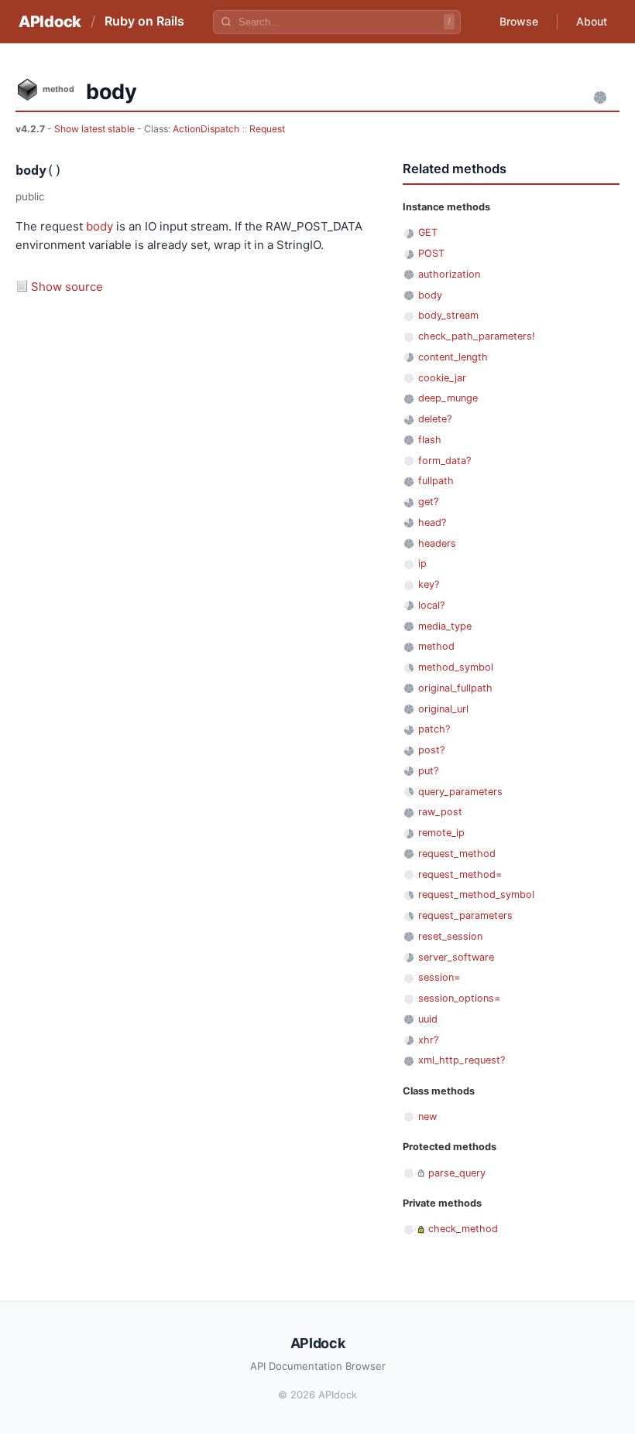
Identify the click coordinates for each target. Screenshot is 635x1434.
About (591, 21)
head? (432, 522)
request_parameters (465, 915)
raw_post (440, 812)
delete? (434, 419)
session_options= (459, 998)
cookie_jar (442, 378)
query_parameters (460, 791)
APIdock (50, 21)
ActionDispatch (206, 129)
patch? (434, 729)
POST (431, 253)
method (436, 646)
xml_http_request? (461, 1060)
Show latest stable (95, 129)
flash (429, 440)
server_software (456, 957)
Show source (67, 286)
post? (431, 750)
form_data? (444, 460)
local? (431, 605)
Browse (518, 21)
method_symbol (455, 667)
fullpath (436, 481)
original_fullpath (455, 688)
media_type (445, 626)
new (427, 1116)
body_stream (448, 315)
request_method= (460, 874)
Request (267, 129)
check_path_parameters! (476, 336)
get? (428, 501)
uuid (428, 1019)
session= (439, 977)
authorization (449, 274)
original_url (443, 709)
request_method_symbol (476, 894)
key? (428, 584)
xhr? (428, 1040)
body (99, 226)
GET (428, 232)
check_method (463, 1228)
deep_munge (448, 398)
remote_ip (441, 832)
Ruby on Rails (144, 21)
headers (437, 543)
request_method (457, 853)
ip (422, 563)
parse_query (457, 1173)
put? (428, 771)
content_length (453, 357)
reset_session (450, 936)
